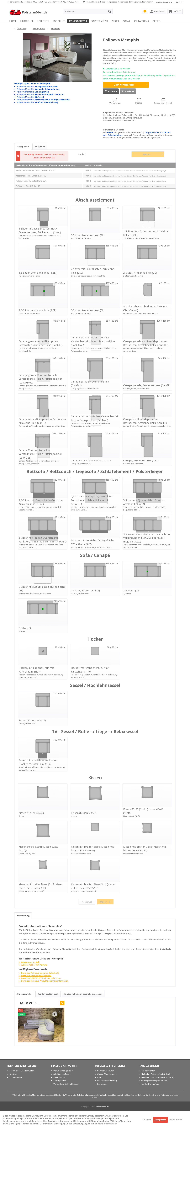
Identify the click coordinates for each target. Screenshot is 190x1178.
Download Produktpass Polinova (36, 975)
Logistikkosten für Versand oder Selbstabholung (70, 1095)
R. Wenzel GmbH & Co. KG (28, 186)
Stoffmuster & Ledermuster (22, 1071)
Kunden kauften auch (48, 994)
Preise (110, 132)
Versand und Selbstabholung (65, 1084)
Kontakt (13, 1074)
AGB (99, 1077)
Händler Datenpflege (150, 1084)
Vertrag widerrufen (105, 1071)
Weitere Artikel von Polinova (34, 965)
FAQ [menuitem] (178, 2)
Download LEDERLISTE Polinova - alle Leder (41, 978)
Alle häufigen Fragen (62, 1074)
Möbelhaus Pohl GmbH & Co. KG (31, 175)
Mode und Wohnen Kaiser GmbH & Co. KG (35, 170)
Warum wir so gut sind (63, 1071)
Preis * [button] (88, 165)
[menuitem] (88, 11)
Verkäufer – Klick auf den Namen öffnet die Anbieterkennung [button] (45, 165)
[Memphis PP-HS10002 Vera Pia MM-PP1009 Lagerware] (41, 1025)
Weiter (146, 154)
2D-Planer (129, 91)
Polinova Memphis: (37, 86)
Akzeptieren (160, 1119)
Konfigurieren (16, 1077)
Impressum (102, 1084)
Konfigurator (23, 146)
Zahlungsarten (59, 1080)
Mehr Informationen (107, 1123)
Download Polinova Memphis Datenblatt (40, 973)
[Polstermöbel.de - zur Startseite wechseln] (30, 12)
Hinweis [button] (98, 165)
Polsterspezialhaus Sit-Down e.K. (31, 181)
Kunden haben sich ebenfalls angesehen (83, 994)
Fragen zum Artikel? (30, 962)
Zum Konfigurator (124, 84)
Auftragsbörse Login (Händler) (154, 1080)
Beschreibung (23, 915)
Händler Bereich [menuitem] (163, 2)
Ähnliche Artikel (24, 994)
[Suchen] (110, 11)
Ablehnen (147, 1119)
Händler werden (148, 1071)
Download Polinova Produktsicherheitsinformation (44, 981)
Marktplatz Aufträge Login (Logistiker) (157, 1077)
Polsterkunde (59, 1077)
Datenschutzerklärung (107, 1080)
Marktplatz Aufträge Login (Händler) (156, 1074)
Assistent (112, 91)
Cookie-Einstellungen (106, 1074)
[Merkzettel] (145, 11)
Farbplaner (40, 146)
